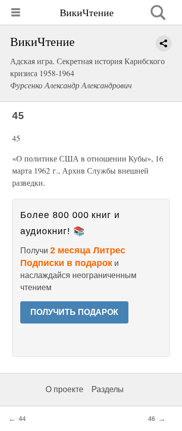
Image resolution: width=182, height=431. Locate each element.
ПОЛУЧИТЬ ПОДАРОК (74, 312)
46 (151, 418)
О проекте (64, 389)
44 (22, 418)
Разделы (108, 389)
